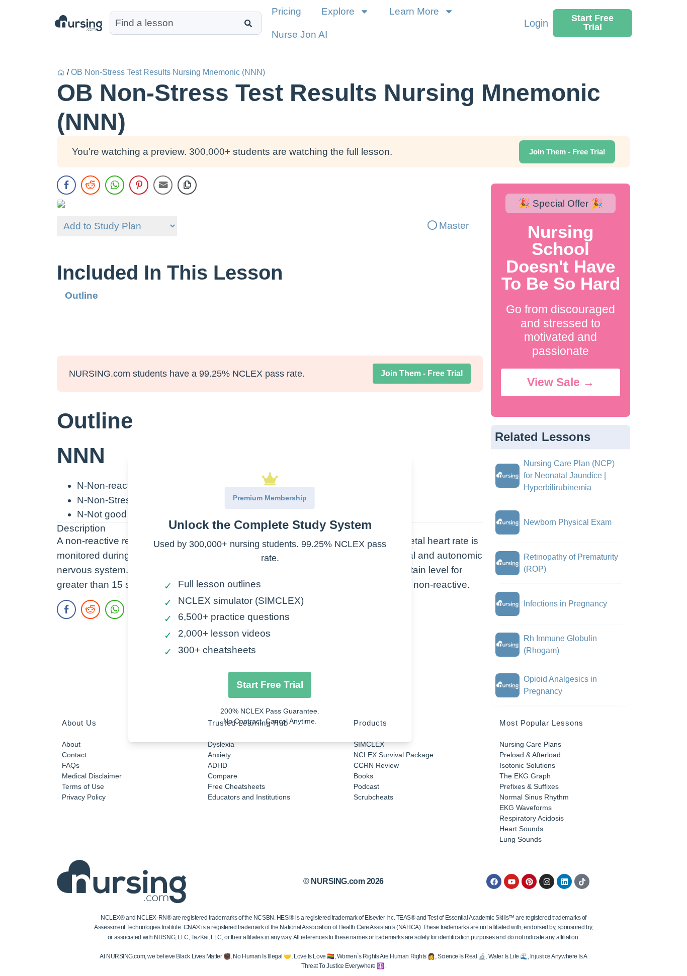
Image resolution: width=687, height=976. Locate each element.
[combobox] (174, 23)
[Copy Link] (187, 185)
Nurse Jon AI (299, 34)
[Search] (250, 23)
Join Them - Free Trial (422, 373)
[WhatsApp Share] (114, 185)
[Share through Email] (163, 185)
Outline (81, 295)
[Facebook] (493, 881)
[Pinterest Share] (138, 185)
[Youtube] (511, 881)
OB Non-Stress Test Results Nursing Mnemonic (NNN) (168, 72)
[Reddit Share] (90, 185)
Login (536, 23)
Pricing (286, 11)
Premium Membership (270, 498)
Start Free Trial (269, 684)
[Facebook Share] (66, 185)
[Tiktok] (581, 881)
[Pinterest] (529, 881)
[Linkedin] (564, 881)
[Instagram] (546, 881)
